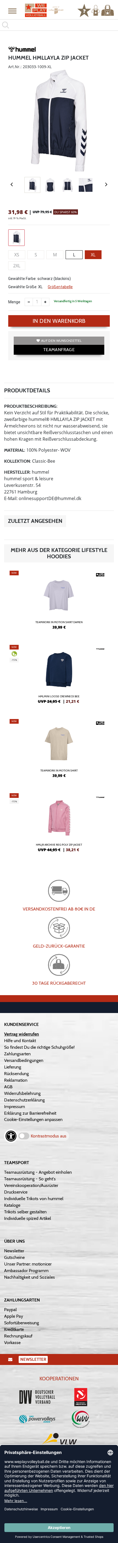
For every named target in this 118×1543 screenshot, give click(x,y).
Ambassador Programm (26, 1270)
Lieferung (12, 1067)
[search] (59, 25)
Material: (14, 450)
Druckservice (15, 1192)
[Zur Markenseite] (22, 50)
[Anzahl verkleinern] (29, 302)
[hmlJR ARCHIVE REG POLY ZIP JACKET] (59, 824)
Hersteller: (17, 472)
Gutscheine (14, 1257)
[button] (12, 10)
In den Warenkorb (59, 321)
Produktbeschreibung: (31, 406)
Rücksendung (16, 1073)
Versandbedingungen (23, 1060)
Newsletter (14, 1250)
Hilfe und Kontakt (20, 1040)
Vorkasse (12, 1342)
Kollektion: (17, 461)
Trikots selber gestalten (25, 1211)
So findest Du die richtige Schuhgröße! (39, 1047)
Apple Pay (13, 1316)
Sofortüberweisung (21, 1322)
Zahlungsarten (17, 1053)
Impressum (14, 1106)
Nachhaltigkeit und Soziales (29, 1277)
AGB (8, 1086)
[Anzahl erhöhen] (45, 302)
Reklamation (15, 1080)
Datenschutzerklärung (24, 1100)
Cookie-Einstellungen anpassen (33, 1119)
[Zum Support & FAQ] (84, 10)
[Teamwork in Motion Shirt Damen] (59, 602)
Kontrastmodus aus (48, 1136)
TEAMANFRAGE (59, 349)
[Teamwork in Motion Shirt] (59, 750)
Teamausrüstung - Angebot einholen (38, 1172)
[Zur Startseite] (44, 10)
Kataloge (12, 1205)
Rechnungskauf (18, 1336)
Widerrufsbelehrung (22, 1093)
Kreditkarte (14, 1329)
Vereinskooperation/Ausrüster (31, 1185)
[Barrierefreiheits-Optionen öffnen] (11, 1136)
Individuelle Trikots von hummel (33, 1198)
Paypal (10, 1309)
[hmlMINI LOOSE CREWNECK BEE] (59, 676)
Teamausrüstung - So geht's (30, 1178)
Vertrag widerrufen (21, 1034)
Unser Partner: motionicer (28, 1264)
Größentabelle (60, 287)
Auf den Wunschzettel (61, 340)
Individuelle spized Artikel (27, 1218)
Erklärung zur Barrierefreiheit (30, 1113)
